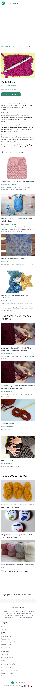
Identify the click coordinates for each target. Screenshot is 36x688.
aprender (26, 356)
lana (20, 356)
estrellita (4, 229)
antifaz (3, 429)
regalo (9, 308)
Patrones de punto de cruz (9, 670)
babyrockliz (30, 264)
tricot (7, 190)
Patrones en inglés (7, 676)
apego (18, 306)
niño (32, 229)
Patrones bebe (6, 647)
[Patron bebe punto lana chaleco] (18, 245)
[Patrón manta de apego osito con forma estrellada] (18, 282)
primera (27, 229)
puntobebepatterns (21, 190)
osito (7, 304)
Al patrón (11, 94)
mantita (23, 306)
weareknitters (17, 89)
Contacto (4, 629)
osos (11, 304)
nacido (29, 187)
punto (3, 89)
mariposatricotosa (16, 231)
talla (2, 227)
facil (7, 187)
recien (24, 187)
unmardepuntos (6, 310)
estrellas (23, 264)
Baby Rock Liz (8, 261)
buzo (27, 227)
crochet (3, 308)
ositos (3, 304)
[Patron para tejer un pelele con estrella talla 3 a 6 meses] (18, 205)
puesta (7, 231)
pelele (3, 187)
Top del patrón (6, 639)
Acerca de (4, 626)
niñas (22, 308)
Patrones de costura (8, 673)
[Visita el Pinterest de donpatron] (28, 686)
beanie (18, 394)
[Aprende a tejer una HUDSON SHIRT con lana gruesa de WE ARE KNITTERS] (18, 334)
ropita (13, 264)
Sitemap (17, 685)
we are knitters (15, 466)
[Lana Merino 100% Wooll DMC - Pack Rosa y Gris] (18, 551)
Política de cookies (9, 685)
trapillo (7, 466)
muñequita (28, 304)
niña (2, 231)
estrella (9, 89)
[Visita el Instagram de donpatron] (31, 686)
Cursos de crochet (7, 657)
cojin (2, 466)
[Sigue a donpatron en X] (22, 686)
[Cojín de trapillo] (18, 447)
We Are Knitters (10, 86)
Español (15, 607)
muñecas (13, 306)
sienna (13, 394)
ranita (11, 187)
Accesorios (4, 654)
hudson (13, 356)
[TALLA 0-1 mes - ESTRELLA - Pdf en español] (18, 168)
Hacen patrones (6, 636)
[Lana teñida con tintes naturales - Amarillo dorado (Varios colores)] (18, 491)
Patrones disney (6, 645)
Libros (3, 660)
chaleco (7, 264)
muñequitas (5, 306)
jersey (17, 264)
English (21, 607)
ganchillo (30, 308)
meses (7, 227)
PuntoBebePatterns (9, 185)
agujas (12, 190)
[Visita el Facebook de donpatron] (25, 686)
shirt (17, 356)
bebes (20, 187)
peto (19, 227)
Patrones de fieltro (7, 667)
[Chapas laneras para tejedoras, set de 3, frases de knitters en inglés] (18, 521)
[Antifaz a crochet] (18, 410)
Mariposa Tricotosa (9, 224)
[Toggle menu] (33, 3)
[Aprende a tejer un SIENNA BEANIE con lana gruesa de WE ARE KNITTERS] (18, 372)
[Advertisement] (18, 25)
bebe (15, 187)
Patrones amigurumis (8, 642)
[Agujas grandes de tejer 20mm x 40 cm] (18, 581)
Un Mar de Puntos (9, 301)
